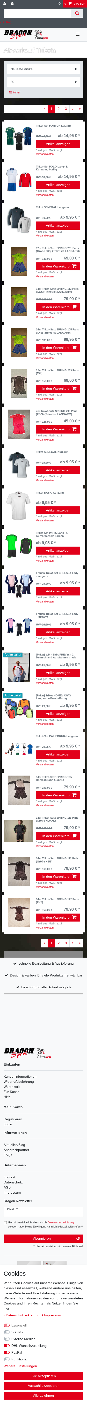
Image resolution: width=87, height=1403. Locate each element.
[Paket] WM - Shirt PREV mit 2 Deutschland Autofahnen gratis (56, 656)
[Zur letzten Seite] (79, 109)
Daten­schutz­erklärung (23, 1315)
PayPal (16, 1352)
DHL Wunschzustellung (29, 1346)
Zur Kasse (11, 1092)
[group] (18, 138)
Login (8, 1124)
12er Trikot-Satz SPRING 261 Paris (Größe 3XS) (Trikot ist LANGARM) (58, 249)
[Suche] (77, 13)
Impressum (12, 1192)
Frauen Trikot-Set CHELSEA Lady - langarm (57, 574)
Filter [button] (17, 92)
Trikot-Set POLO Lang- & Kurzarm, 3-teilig (52, 168)
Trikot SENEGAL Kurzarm (52, 451)
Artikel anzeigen (58, 144)
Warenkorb (12, 1087)
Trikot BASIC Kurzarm (50, 492)
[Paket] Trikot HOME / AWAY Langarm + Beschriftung (53, 697)
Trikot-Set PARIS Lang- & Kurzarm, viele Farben (52, 534)
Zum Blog (5, 22)
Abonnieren (42, 1238)
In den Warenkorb (56, 266)
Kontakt (9, 1177)
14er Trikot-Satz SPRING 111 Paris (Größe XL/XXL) (57, 819)
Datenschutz (13, 1182)
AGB (7, 1187)
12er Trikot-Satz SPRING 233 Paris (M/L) (57, 372)
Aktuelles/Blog (14, 1145)
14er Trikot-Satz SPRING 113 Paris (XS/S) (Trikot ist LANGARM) (57, 290)
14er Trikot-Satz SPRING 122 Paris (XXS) (57, 901)
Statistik (17, 1332)
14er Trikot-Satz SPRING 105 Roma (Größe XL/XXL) (54, 778)
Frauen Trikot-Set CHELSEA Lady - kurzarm (57, 615)
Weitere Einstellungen (20, 1366)
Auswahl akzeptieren (43, 1386)
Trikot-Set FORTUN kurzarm (54, 125)
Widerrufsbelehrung (19, 1081)
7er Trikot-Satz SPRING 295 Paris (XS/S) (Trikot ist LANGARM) (56, 412)
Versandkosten (45, 153)
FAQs (8, 1155)
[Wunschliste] (59, 4)
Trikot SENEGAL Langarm (52, 207)
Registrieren (13, 1119)
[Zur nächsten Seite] (72, 109)
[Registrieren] (13, 4)
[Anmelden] (5, 4)
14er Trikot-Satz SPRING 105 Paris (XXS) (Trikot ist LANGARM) (57, 331)
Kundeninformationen (20, 1076)
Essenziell (19, 1325)
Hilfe (7, 1097)
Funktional (19, 1359)
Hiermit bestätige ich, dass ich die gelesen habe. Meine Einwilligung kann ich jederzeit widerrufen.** (45, 1224)
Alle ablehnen (43, 1395)
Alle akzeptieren (43, 1376)
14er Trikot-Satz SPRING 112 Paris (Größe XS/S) (57, 860)
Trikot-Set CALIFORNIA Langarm (57, 736)
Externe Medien (23, 1339)
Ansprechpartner (16, 1150)
